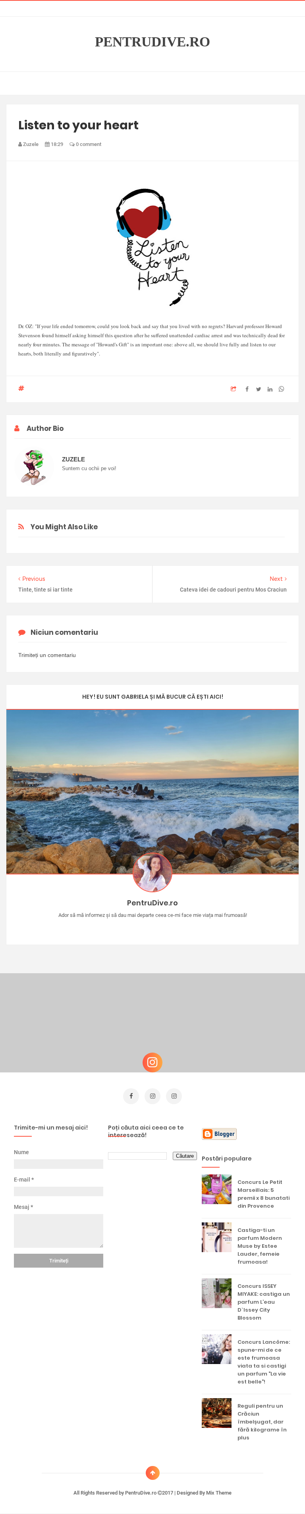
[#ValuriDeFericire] (153, 928)
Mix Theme (219, 1493)
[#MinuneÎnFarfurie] (141, 928)
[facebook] (131, 1096)
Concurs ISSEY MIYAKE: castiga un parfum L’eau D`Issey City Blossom (263, 1302)
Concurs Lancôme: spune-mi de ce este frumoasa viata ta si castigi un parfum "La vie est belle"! (263, 1361)
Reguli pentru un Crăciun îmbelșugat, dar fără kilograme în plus (262, 1421)
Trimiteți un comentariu (47, 655)
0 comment (88, 144)
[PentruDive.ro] (164, 928)
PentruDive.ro (152, 42)
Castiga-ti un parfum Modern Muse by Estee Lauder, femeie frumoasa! (259, 1246)
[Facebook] (176, 928)
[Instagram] (130, 928)
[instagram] (152, 1096)
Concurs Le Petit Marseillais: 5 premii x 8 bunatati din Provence (263, 1194)
